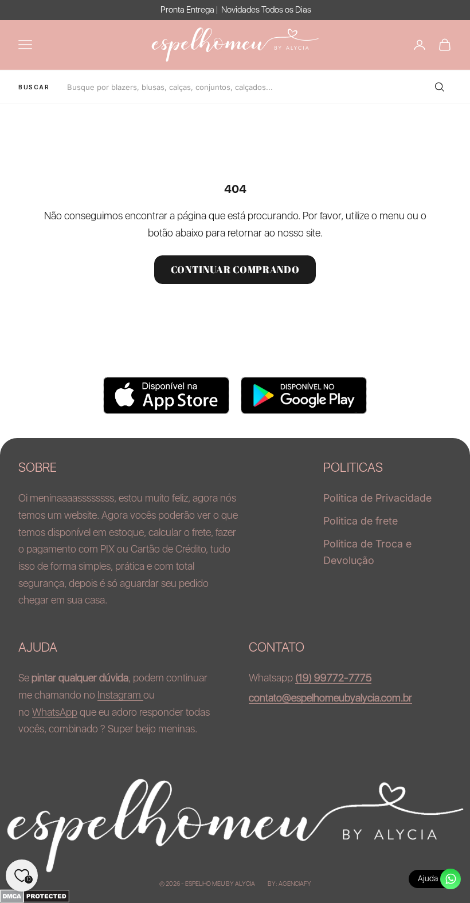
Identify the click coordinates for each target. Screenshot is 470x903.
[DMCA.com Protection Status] (235, 896)
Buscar (34, 87)
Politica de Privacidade (377, 498)
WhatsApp (54, 712)
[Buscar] (439, 87)
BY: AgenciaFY (289, 884)
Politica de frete (360, 521)
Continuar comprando (235, 269)
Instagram (120, 695)
